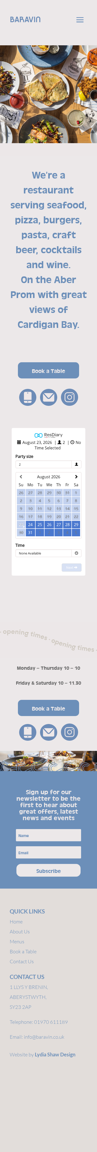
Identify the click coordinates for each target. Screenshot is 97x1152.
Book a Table (48, 370)
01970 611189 (51, 1022)
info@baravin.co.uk (44, 1037)
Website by (42, 1054)
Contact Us (22, 961)
